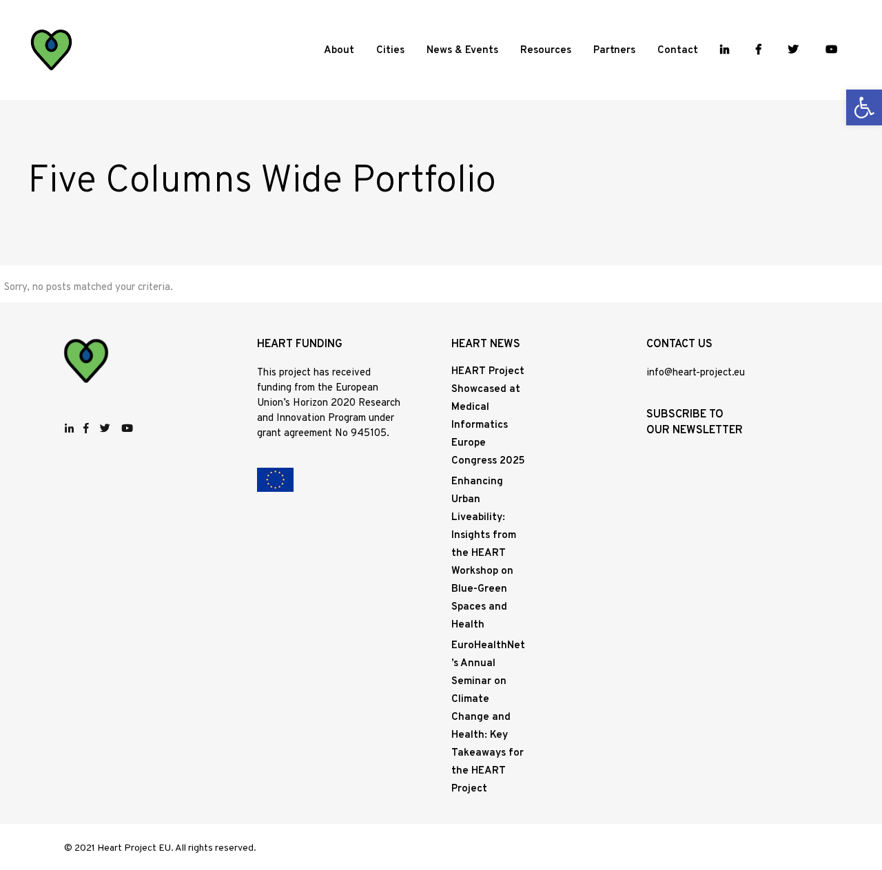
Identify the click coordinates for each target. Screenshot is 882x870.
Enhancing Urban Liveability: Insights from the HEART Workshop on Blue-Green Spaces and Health (483, 553)
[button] (864, 107)
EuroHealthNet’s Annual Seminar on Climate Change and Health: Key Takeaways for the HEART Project (488, 717)
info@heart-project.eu (695, 373)
